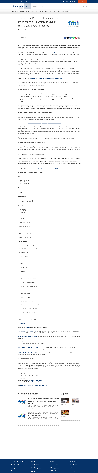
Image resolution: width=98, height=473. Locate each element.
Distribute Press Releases (36, 468)
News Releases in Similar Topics (68, 419)
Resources (14, 1)
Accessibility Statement (54, 468)
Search (83, 6)
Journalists (28, 1)
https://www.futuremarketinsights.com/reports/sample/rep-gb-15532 (46, 78)
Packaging (27, 327)
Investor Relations (21, 1)
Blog (70, 468)
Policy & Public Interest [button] (54, 11)
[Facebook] (13, 470)
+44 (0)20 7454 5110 (17, 464)
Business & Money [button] (24, 11)
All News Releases (73, 464)
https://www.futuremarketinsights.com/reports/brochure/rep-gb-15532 (44, 123)
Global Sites (52, 470)
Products (34, 6)
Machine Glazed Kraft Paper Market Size (27, 331)
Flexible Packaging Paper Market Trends (27, 336)
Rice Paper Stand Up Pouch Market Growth (28, 347)
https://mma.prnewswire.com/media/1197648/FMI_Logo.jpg (34, 385)
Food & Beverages (65, 416)
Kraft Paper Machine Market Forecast (27, 353)
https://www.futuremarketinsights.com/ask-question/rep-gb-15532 (42, 169)
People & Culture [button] (66, 11)
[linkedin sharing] (70, 38)
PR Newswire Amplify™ (74, 466)
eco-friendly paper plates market (57, 53)
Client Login (74, 1)
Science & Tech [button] (34, 11)
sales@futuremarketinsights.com (35, 380)
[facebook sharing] (65, 38)
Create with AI (33, 467)
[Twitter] (15, 470)
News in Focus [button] (15, 11)
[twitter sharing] (67, 38)
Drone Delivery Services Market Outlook (27, 342)
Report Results (34, 470)
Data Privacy (72, 471)
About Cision (52, 466)
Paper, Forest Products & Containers (63, 406)
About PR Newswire (54, 464)
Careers (51, 467)
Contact (42, 6)
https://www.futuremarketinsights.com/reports (43, 382)
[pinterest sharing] (76, 38)
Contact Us (13, 468)
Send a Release (82, 1)
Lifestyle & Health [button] (44, 11)
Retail (73, 404)
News (27, 6)
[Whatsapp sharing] (73, 38)
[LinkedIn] (11, 470)
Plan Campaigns (34, 466)
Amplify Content (34, 471)
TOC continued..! (21, 323)
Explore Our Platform (35, 464)
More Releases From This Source (25, 424)
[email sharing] (79, 38)
